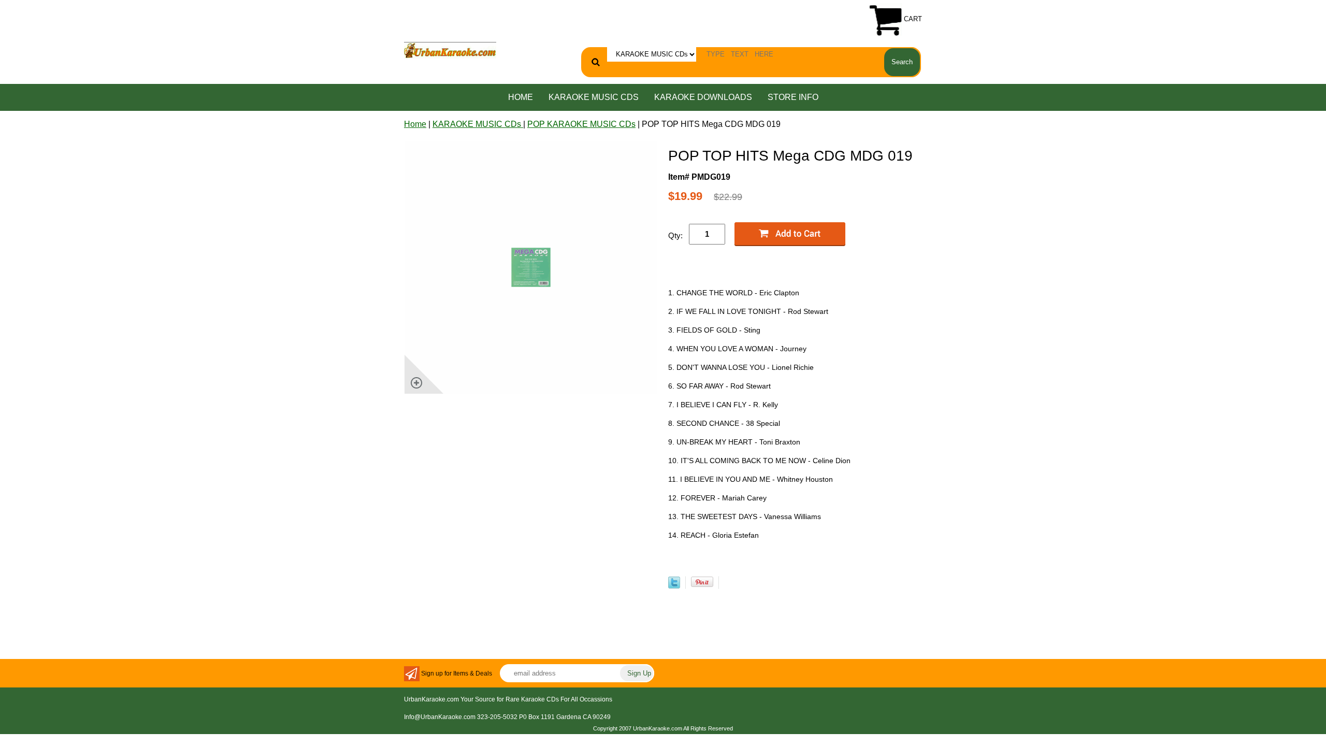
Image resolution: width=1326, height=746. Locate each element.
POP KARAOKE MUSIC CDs (581, 124)
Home (520, 97)
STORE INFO (793, 97)
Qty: (675, 235)
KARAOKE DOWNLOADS (703, 97)
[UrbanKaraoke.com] (450, 49)
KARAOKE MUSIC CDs (594, 97)
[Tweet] (674, 585)
